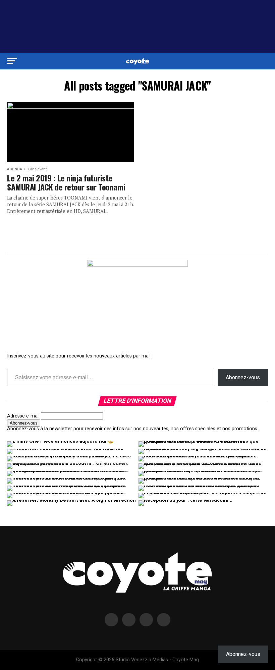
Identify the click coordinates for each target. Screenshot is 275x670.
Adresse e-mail (23, 416)
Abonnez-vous (243, 377)
